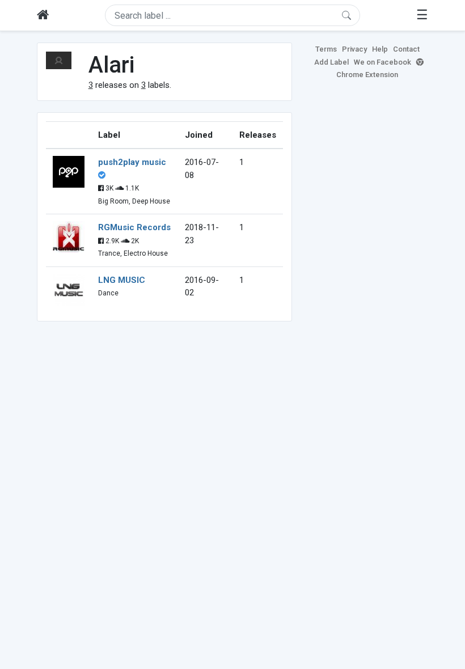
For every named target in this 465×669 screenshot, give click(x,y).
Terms (326, 49)
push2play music (132, 162)
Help (380, 49)
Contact (406, 49)
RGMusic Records (134, 227)
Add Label (331, 62)
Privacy (354, 49)
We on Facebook (382, 62)
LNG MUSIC (121, 280)
